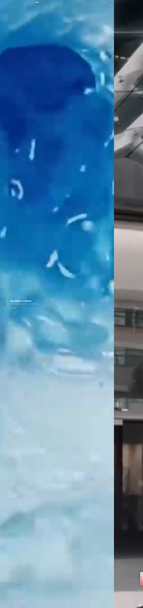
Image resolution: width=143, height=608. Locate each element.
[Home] (37, 2)
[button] (105, 2)
